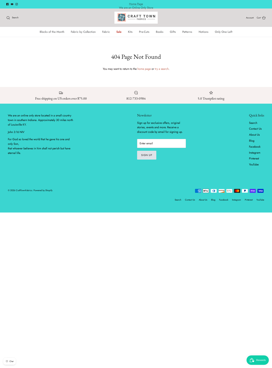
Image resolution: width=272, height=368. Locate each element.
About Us (254, 135)
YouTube (254, 164)
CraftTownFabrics (24, 190)
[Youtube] (12, 4)
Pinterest (254, 158)
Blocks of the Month (52, 32)
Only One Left (223, 32)
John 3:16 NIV (16, 132)
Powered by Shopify (43, 190)
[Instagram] (16, 4)
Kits (130, 32)
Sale (119, 32)
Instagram (254, 153)
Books (159, 32)
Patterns (187, 32)
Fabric (106, 32)
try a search (162, 69)
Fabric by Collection (83, 32)
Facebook (255, 147)
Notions (203, 32)
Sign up (146, 155)
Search (253, 123)
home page (144, 69)
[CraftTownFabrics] (136, 18)
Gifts (173, 32)
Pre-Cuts (144, 32)
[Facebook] (7, 4)
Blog (251, 141)
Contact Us (255, 129)
